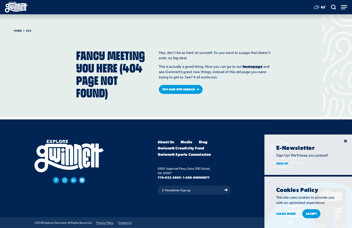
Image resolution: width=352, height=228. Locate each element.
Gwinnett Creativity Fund (181, 148)
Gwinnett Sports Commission (184, 154)
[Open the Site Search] (333, 7)
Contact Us (125, 222)
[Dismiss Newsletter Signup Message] (345, 141)
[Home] (16, 7)
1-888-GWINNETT (196, 177)
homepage (252, 66)
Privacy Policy (104, 222)
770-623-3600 (169, 177)
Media (186, 142)
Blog (203, 142)
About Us (166, 142)
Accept (311, 213)
